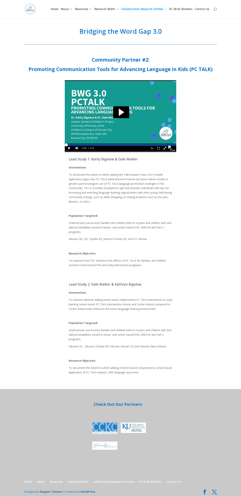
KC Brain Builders (180, 9)
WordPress (88, 491)
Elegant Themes (51, 491)
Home (54, 9)
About (65, 9)
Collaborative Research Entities (142, 9)
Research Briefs (104, 9)
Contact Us (202, 9)
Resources (81, 9)
